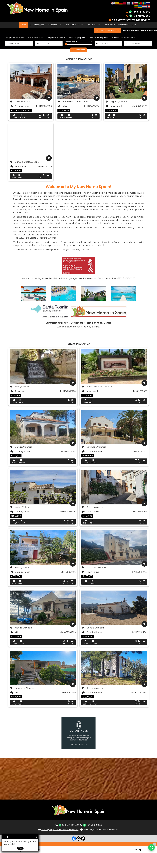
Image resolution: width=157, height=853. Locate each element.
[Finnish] (129, 2)
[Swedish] (144, 2)
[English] (113, 2)
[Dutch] (144, 6)
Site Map (137, 850)
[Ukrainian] (140, 6)
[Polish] (136, 2)
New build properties (77, 37)
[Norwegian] (148, 6)
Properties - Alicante (56, 37)
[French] (132, 2)
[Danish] (125, 2)
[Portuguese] (140, 2)
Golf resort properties (99, 37)
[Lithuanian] (136, 6)
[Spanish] (117, 2)
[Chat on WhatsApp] (151, 847)
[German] (121, 2)
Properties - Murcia (36, 37)
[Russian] (148, 2)
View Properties (78, 50)
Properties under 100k (15, 37)
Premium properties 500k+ (123, 37)
